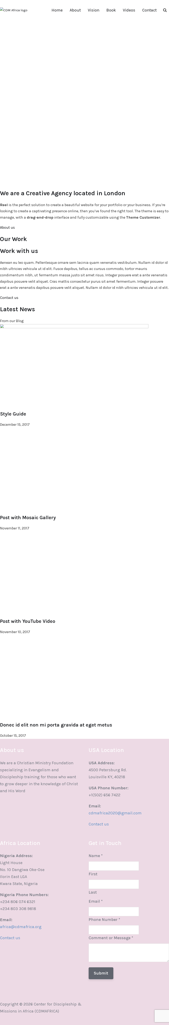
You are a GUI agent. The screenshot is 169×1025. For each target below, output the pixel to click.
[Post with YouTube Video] (74, 534)
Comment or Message (111, 937)
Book (111, 10)
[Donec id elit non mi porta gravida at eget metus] (74, 638)
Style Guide (13, 414)
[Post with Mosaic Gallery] (74, 431)
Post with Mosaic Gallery (28, 517)
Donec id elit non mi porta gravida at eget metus (56, 725)
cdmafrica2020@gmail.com (115, 813)
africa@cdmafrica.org (20, 926)
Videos (129, 10)
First (93, 874)
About (75, 10)
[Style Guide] (74, 327)
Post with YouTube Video (27, 621)
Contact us (99, 824)
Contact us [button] (9, 297)
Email (96, 901)
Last (93, 892)
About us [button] (7, 227)
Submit (101, 973)
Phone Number (104, 919)
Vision (93, 10)
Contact (149, 10)
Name (96, 855)
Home (57, 10)
